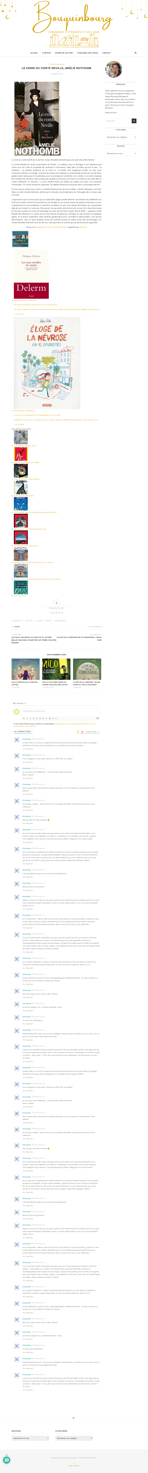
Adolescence (17, 621)
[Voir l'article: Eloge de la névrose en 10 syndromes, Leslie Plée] (58, 363)
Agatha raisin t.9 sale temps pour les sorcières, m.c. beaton (37, 579)
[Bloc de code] (46, 718)
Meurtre (48, 621)
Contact (106, 53)
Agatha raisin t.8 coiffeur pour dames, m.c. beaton (33, 562)
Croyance (39, 621)
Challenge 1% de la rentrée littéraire (51, 227)
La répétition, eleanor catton (25, 445)
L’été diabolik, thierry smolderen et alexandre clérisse (35, 512)
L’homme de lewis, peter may (25, 545)
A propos (46, 53)
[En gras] (23, 718)
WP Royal (93, 1458)
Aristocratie (29, 621)
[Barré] (33, 718)
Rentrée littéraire (60, 621)
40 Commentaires (95, 626)
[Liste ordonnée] (36, 718)
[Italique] (27, 718)
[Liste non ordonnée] (40, 718)
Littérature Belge (56, 64)
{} (53, 718)
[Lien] (49, 718)
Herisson (83, 227)
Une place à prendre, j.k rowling (26, 462)
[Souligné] (30, 718)
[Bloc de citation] (43, 718)
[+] (56, 718)
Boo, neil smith (20, 595)
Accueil (34, 53)
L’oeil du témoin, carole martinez (27, 479)
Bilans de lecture (64, 53)
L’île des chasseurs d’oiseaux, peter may (30, 529)
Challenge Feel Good (87, 53)
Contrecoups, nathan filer (24, 495)
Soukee (17, 626)
